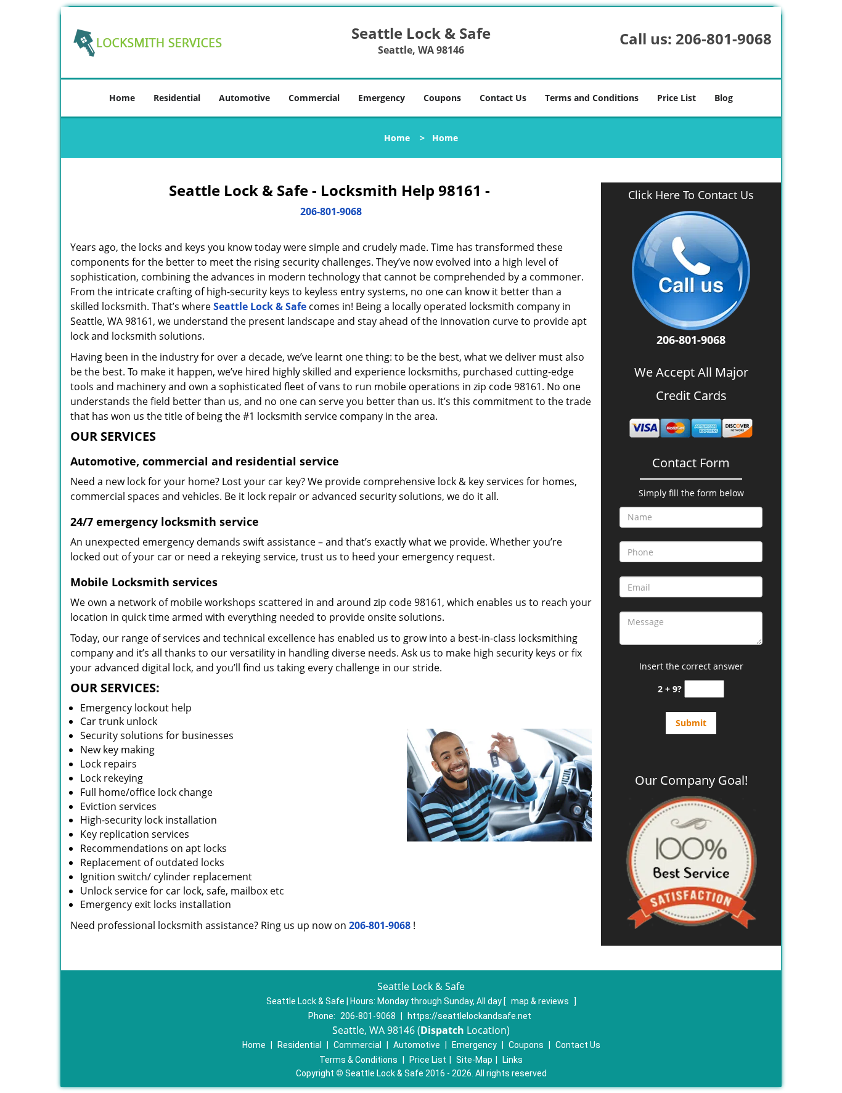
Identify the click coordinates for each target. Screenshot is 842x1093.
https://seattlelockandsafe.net (469, 1016)
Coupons (442, 98)
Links (512, 1060)
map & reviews (541, 1001)
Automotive (244, 98)
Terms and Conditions (592, 98)
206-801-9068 (724, 38)
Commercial (314, 98)
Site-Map (474, 1060)
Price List (676, 98)
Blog (723, 98)
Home (122, 98)
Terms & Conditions (358, 1060)
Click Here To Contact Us (691, 195)
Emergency (381, 98)
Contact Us (503, 98)
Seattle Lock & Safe (259, 306)
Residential (176, 98)
